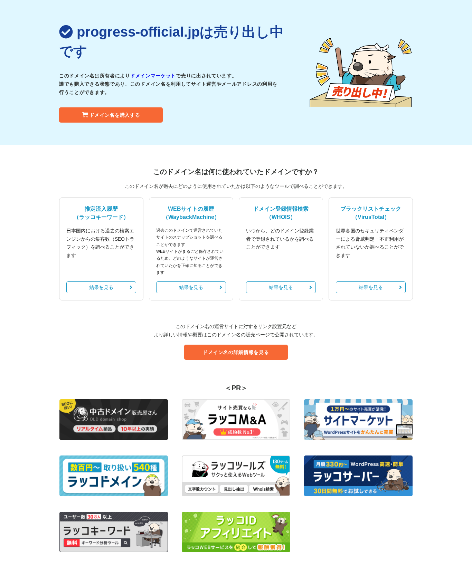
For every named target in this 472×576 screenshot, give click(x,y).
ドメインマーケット (153, 75)
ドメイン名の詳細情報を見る (236, 352)
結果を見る (101, 287)
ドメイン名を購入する (114, 115)
